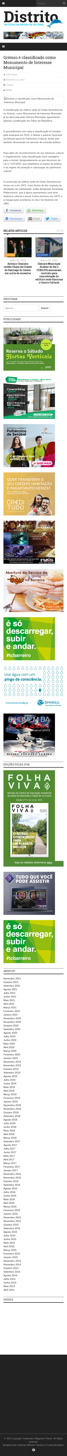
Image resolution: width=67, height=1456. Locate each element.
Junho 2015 (9, 1239)
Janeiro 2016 (10, 1213)
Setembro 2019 (11, 1072)
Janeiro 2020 (10, 1058)
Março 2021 (9, 1007)
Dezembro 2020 (12, 1018)
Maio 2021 (9, 1000)
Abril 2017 (8, 1159)
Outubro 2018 (11, 1112)
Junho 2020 (9, 1040)
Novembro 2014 (12, 1264)
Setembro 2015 (11, 1228)
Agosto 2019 (10, 1076)
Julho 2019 (9, 1079)
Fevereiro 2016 (11, 1210)
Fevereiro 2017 (11, 1166)
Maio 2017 (9, 1155)
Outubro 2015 (11, 1224)
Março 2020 (9, 1051)
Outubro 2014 (11, 1268)
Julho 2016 (9, 1192)
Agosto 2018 (10, 1119)
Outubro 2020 (11, 1025)
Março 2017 (9, 1163)
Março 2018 (9, 1137)
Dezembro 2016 (12, 1174)
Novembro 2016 (12, 1177)
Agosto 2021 (10, 989)
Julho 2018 (9, 1123)
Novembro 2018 (12, 1108)
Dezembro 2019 (12, 1061)
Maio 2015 (9, 1242)
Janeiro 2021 (10, 1014)
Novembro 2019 (12, 1065)
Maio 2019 (9, 1087)
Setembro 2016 (11, 1184)
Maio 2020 (9, 1043)
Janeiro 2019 (10, 1101)
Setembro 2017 (11, 1141)
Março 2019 (9, 1094)
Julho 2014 (9, 1279)
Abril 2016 (8, 1203)
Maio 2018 (9, 1130)
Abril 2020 (8, 1047)
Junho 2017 (9, 1152)
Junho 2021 (9, 996)
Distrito (9, 90)
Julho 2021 (9, 993)
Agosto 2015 (10, 1232)
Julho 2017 (9, 1148)
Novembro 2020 (12, 1022)
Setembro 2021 (11, 985)
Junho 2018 (9, 1127)
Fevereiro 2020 (11, 1054)
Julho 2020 (9, 1036)
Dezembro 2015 (12, 1217)
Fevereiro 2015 (11, 1253)
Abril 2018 (8, 1134)
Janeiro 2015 (10, 1257)
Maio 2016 (9, 1199)
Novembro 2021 (12, 978)
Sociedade (42, 255)
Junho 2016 (9, 1195)
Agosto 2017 (10, 1145)
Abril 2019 (8, 1090)
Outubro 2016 (11, 1181)
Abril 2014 (8, 1289)
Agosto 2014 (10, 1275)
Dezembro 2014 (12, 1260)
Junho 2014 (9, 1282)
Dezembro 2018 (12, 1105)
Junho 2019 (9, 1083)
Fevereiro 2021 (11, 1011)
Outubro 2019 (11, 1069)
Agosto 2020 (10, 1032)
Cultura (9, 85)
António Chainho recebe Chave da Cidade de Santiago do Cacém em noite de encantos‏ (18, 268)
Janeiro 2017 (10, 1170)
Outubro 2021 (11, 982)
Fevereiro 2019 (11, 1098)
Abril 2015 (8, 1246)
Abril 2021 (8, 1003)
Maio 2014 (9, 1286)
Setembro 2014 (11, 1271)
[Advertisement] (29, 1326)
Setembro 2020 (11, 1029)
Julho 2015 (9, 1235)
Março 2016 (9, 1206)
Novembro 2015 (12, 1221)
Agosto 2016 (10, 1188)
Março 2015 (9, 1250)
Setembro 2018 (11, 1116)
